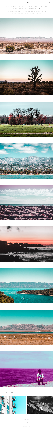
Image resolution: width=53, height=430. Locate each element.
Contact (26, 422)
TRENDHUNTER (38, 13)
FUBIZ (39, 8)
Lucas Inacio (26, 2)
